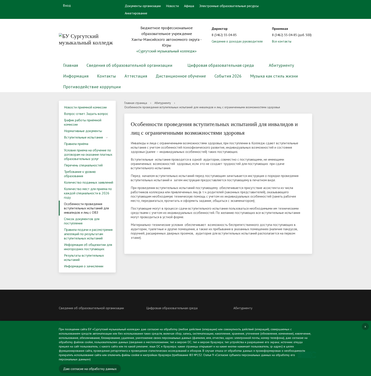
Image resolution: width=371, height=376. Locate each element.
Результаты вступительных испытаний (84, 257)
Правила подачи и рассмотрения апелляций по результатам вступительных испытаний (88, 233)
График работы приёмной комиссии (82, 122)
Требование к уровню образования (80, 173)
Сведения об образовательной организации (129, 65)
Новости (172, 6)
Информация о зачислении (83, 266)
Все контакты (281, 41)
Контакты (106, 76)
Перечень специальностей (83, 165)
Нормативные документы (83, 131)
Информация (75, 76)
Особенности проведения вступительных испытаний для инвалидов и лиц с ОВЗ (86, 208)
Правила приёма (76, 144)
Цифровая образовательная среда (220, 65)
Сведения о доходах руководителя (237, 41)
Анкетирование (136, 13)
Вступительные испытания (83, 137)
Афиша (189, 6)
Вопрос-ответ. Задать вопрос (86, 113)
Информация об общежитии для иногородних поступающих (88, 246)
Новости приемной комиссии (85, 107)
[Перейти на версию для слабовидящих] (298, 5)
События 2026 (228, 76)
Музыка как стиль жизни (274, 76)
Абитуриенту (281, 65)
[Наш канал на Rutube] (101, 5)
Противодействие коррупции (92, 87)
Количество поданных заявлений (88, 182)
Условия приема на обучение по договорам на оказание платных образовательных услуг (88, 154)
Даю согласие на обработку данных (90, 369)
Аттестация (136, 76)
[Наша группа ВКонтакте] (85, 5)
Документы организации (143, 6)
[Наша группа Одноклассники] (93, 5)
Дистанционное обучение (181, 76)
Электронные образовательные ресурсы (229, 6)
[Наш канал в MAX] (110, 5)
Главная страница (135, 103)
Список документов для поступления (81, 221)
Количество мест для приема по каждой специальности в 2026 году (88, 193)
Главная (70, 65)
